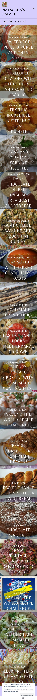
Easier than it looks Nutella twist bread (18, 493)
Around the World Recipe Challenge (18, 420)
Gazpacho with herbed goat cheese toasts (18, 270)
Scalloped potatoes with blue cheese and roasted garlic (18, 84)
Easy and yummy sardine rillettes (18, 160)
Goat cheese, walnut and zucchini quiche (18, 233)
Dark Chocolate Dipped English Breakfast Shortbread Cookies (18, 195)
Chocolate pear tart (18, 533)
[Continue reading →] (18, 300)
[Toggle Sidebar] (33, 9)
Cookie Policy (13, 691)
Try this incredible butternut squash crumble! (18, 121)
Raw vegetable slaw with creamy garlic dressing (19, 561)
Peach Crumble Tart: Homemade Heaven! (18, 454)
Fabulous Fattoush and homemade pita (18, 637)
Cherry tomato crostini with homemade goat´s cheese (18, 378)
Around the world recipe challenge (18, 603)
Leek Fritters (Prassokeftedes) (18, 677)
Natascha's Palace (13, 12)
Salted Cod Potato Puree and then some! (18, 50)
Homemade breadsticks (18, 313)
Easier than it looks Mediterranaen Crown (18, 343)
